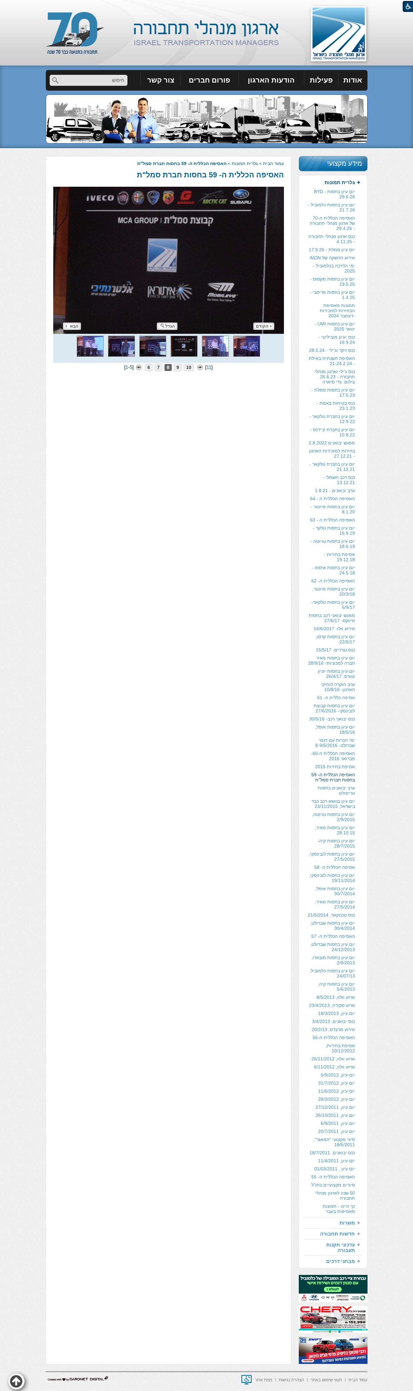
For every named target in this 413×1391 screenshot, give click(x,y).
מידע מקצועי (344, 163)
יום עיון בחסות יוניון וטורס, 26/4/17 (336, 674)
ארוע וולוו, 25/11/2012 (333, 1058)
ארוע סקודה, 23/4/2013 (332, 1005)
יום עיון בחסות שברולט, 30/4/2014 (332, 925)
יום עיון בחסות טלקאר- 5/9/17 (333, 605)
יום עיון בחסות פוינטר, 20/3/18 (333, 591)
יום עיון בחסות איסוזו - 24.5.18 (333, 570)
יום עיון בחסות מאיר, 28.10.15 (335, 830)
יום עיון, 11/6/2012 (336, 1091)
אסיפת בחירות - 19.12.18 (339, 557)
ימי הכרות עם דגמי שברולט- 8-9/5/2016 (335, 743)
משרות (347, 1223)
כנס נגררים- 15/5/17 (335, 649)
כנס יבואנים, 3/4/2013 (333, 1021)
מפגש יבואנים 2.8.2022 (332, 442)
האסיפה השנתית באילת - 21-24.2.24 (332, 361)
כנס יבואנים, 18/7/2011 (332, 1152)
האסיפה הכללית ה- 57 (333, 936)
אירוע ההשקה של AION (332, 257)
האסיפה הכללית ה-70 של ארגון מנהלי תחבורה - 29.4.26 (332, 223)
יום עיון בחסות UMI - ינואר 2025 (335, 326)
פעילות (321, 80)
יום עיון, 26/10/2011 (335, 1115)
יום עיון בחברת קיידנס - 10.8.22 (332, 432)
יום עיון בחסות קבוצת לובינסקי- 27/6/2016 (334, 708)
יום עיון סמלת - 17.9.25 (332, 249)
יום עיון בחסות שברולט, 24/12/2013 (332, 947)
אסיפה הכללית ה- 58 (334, 867)
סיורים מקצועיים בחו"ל (333, 1184)
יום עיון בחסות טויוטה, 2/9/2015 (333, 817)
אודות (352, 80)
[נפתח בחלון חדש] (246, 1380)
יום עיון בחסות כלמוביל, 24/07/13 (332, 973)
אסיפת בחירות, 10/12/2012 (340, 1048)
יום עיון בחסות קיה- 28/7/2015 (336, 843)
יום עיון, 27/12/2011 (335, 1107)
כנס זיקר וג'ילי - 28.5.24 (332, 350)
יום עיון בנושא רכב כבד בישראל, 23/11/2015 (333, 804)
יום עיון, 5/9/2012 (338, 1075)
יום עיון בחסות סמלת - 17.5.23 (333, 392)
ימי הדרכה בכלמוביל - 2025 (334, 268)
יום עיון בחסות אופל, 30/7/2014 (335, 891)
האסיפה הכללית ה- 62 (333, 580)
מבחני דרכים (340, 1261)
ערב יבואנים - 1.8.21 (335, 490)
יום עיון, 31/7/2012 (336, 1083)
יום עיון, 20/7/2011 (336, 1131)
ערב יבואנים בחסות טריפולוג (336, 790)
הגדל (170, 326)
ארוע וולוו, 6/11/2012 (334, 1066)
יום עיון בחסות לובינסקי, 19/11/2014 (332, 878)
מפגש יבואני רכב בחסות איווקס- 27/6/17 (332, 618)
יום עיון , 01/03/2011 (334, 1168)
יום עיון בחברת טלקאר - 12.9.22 (332, 419)
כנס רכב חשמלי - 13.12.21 (339, 480)
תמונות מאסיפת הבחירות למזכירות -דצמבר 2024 (337, 310)
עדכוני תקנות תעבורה (340, 1247)
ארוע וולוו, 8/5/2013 (336, 997)
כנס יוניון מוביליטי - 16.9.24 (336, 339)
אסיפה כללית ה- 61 (336, 697)
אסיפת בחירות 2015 (335, 766)
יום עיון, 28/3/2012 (336, 1099)
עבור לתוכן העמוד (206, 6)
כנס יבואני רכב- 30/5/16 (332, 718)
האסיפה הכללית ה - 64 (332, 498)
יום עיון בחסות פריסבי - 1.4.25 (332, 295)
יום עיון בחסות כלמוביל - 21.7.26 (331, 207)
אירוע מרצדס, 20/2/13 (333, 1029)
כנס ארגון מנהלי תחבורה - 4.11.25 (331, 239)
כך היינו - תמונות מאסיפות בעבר (339, 1209)
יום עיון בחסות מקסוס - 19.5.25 (332, 281)
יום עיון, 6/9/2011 (338, 1123)
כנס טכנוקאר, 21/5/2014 (331, 915)
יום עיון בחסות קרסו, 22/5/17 (335, 639)
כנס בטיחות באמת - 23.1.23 (336, 406)
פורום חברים (209, 80)
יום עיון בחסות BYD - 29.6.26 (334, 194)
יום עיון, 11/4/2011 (336, 1160)
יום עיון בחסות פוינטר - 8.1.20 (333, 509)
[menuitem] (353, 80)
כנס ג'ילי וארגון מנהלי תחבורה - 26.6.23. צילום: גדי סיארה (335, 376)
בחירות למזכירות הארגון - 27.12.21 (332, 453)
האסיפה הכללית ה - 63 (332, 519)
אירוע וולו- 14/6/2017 (334, 628)
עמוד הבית (273, 163)
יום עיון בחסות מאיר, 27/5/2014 (335, 904)
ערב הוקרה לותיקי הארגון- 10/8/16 (338, 687)
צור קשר (160, 80)
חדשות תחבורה (337, 1234)
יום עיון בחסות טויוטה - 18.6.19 (332, 544)
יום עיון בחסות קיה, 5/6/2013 (336, 986)
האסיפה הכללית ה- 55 (333, 1176)
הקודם (262, 326)
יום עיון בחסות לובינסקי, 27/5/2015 (332, 856)
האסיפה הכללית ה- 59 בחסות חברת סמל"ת (210, 175)
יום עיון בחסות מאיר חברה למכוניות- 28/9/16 (331, 660)
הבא (74, 326)
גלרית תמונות (245, 163)
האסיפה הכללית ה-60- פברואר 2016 (333, 756)
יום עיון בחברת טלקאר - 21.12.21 (332, 467)
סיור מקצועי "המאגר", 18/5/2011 (334, 1142)
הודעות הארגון (271, 80)
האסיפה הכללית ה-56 (334, 1037)
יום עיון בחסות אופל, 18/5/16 (335, 729)
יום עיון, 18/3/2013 (336, 1013)
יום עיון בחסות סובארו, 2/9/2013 (333, 960)
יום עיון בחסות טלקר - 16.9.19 (334, 530)
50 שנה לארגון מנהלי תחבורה (335, 1195)
